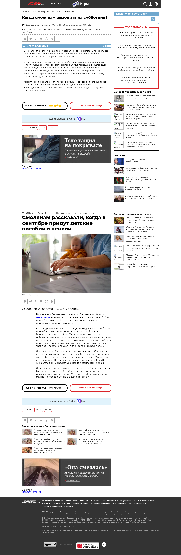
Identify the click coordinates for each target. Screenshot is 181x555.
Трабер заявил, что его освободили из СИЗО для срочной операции (141, 197)
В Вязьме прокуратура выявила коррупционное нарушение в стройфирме (136, 35)
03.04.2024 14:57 (29, 11)
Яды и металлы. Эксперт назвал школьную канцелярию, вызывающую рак (140, 238)
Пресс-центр (71, 501)
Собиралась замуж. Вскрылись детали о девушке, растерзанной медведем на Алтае (140, 144)
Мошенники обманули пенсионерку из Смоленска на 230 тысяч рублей (136, 68)
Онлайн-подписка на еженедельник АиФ (91, 504)
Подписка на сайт (62, 504)
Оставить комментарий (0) (90, 106)
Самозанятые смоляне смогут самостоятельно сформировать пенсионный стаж (48, 432)
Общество (37, 30)
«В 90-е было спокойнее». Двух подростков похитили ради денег (141, 265)
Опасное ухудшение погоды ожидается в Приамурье (137, 188)
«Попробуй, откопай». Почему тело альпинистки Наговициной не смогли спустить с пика (141, 229)
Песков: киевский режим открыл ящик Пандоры (139, 160)
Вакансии (95, 501)
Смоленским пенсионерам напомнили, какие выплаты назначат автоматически (91, 441)
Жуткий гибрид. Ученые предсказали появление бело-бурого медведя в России (142, 135)
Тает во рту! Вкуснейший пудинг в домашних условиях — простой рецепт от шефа (141, 107)
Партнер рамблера (66, 544)
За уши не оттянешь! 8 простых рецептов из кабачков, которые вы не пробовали (142, 220)
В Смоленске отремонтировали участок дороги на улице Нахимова (136, 46)
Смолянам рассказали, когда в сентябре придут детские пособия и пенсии (136, 57)
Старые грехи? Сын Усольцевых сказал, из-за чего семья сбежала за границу (142, 125)
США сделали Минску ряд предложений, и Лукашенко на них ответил (140, 180)
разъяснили (43, 317)
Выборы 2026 (140, 504)
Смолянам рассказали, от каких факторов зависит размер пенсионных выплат (48, 450)
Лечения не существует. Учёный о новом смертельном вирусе (140, 97)
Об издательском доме (52, 501)
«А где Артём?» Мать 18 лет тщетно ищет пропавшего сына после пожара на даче (141, 116)
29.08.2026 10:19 (28, 213)
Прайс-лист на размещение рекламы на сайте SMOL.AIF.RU (129, 501)
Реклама (84, 501)
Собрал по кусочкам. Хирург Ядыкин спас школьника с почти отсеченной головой (142, 248)
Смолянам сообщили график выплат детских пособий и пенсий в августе (49, 441)
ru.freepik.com (38, 295)
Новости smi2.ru (31, 168)
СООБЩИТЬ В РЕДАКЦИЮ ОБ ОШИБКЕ (57, 506)
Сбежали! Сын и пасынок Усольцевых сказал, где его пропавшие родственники (142, 257)
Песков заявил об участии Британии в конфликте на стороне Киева (141, 169)
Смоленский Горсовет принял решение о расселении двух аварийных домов (136, 80)
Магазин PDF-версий (122, 504)
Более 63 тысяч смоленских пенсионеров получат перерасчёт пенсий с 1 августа (94, 432)
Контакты (46, 504)
